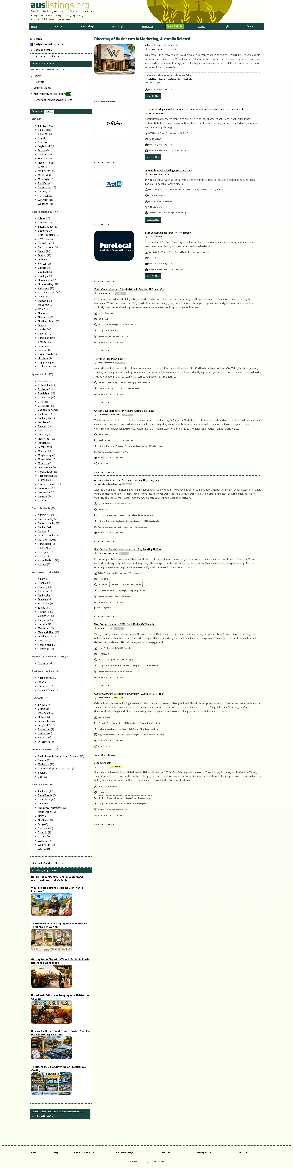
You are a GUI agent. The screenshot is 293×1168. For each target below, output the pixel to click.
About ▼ (58, 26)
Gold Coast (44, 430)
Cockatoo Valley (47, 523)
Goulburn (43, 272)
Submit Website (174, 26)
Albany (41, 579)
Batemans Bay (45, 227)
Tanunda (43, 556)
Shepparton (44, 187)
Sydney (42, 342)
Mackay (42, 451)
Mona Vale (43, 305)
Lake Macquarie (46, 292)
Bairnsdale (44, 126)
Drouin (42, 150)
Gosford (42, 268)
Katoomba (43, 288)
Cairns (41, 402)
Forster (42, 264)
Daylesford (44, 146)
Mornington (44, 179)
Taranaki (42, 832)
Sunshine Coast (46, 484)
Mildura (42, 175)
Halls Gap (43, 159)
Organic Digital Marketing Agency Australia (168, 170)
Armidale (43, 222)
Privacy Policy (204, 1152)
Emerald (42, 426)
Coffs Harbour (45, 247)
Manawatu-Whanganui (50, 808)
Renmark (43, 548)
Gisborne (43, 804)
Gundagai (43, 276)
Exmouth (43, 608)
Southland (44, 828)
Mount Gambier (46, 535)
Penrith (42, 329)
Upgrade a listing (43, 50)
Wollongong (44, 367)
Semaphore (44, 552)
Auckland (43, 791)
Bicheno (42, 705)
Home (33, 1152)
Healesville (44, 163)
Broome (42, 583)
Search (38, 39)
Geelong (42, 154)
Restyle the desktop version (49, 44)
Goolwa (42, 531)
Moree (41, 309)
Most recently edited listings (50, 94)
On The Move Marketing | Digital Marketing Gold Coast (124, 411)
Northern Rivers (47, 321)
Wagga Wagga (45, 362)
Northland (43, 820)
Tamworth (43, 346)
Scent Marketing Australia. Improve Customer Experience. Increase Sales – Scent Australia (194, 109)
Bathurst (43, 231)
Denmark (43, 599)
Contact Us (243, 1152)
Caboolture (44, 397)
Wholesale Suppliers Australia (161, 45)
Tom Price (43, 649)
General (42, 760)
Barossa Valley (46, 519)
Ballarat (42, 130)
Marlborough (45, 812)
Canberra (43, 663)
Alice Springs (45, 678)
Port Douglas (45, 472)
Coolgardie (44, 595)
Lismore (42, 297)
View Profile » (153, 96)
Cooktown (43, 414)
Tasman (42, 836)
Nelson (42, 816)
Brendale (43, 381)
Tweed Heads (45, 354)
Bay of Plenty (45, 795)
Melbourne (44, 171)
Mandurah (43, 628)
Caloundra (43, 406)
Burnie (41, 709)
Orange (42, 325)
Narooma (43, 313)
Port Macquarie (46, 338)
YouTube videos (42, 88)
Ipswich (42, 443)
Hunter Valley (45, 284)
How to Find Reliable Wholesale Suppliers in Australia (169, 79)
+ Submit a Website (84, 1152)
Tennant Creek (46, 690)
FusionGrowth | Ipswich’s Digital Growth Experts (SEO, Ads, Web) (129, 289)
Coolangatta (44, 418)
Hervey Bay (44, 439)
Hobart (42, 717)
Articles (38, 76)
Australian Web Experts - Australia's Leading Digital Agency (126, 480)
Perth (41, 641)
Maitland (43, 301)
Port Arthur (44, 729)
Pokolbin (43, 334)
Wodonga (43, 204)
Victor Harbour (46, 560)
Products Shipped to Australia (55, 768)
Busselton (43, 591)
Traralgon (43, 196)
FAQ (56, 1152)
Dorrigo (42, 255)
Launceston (44, 721)
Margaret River (46, 632)
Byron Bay (43, 239)
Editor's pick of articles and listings (47, 863)
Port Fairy (43, 183)
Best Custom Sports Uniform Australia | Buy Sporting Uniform (128, 549)
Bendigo (42, 134)
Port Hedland (45, 645)
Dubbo (42, 260)
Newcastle (44, 317)
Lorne (41, 167)
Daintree (43, 422)
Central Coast (45, 243)
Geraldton (43, 616)
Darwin (42, 682)
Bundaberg (44, 393)
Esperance (43, 603)
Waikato (42, 841)
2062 (50, 1116)
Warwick (42, 496)
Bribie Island (45, 385)
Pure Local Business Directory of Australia (168, 233)
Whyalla (42, 564)
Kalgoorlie (43, 620)
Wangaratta (44, 200)
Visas (40, 777)
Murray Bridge (46, 540)
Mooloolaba (44, 459)
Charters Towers (47, 410)
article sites (55, 56)
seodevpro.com (102, 763)
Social (41, 773)
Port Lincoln (44, 544)
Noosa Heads (45, 467)
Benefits (166, 1152)
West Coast (44, 849)
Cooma (41, 251)
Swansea (43, 738)
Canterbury (44, 799)
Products (39, 82)
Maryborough (45, 455)
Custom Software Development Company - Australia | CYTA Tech (129, 694)
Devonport (44, 713)
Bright (41, 138)
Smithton (43, 733)
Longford (43, 725)
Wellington (44, 845)
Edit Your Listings (124, 1152)
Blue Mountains (46, 235)
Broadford (43, 142)
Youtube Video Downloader (109, 359)
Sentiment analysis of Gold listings (53, 100)
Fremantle (44, 612)
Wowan (42, 500)
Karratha (42, 624)
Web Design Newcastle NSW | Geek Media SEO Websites (125, 624)
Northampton (45, 636)
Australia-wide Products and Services (59, 756)
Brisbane (43, 389)
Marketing (43, 764)
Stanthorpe (44, 480)
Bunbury (43, 587)
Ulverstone (44, 742)
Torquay (42, 191)
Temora (42, 350)
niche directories (39, 56)
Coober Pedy (45, 527)
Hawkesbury (45, 280)
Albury (41, 218)
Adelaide (43, 515)
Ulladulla (43, 358)
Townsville (44, 492)
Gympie (42, 435)
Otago (41, 824)
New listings (49, 112)
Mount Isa (43, 463)
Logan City (43, 447)
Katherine (43, 686)
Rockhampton (46, 476)
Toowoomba (45, 488)
